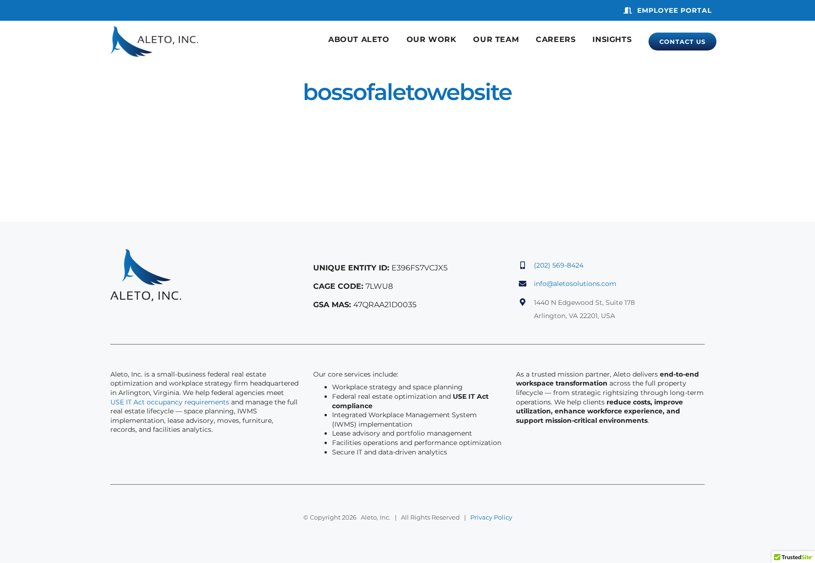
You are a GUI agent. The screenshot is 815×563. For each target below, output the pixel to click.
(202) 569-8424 (558, 265)
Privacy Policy (491, 517)
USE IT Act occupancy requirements (169, 402)
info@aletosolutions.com (575, 283)
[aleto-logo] (154, 30)
